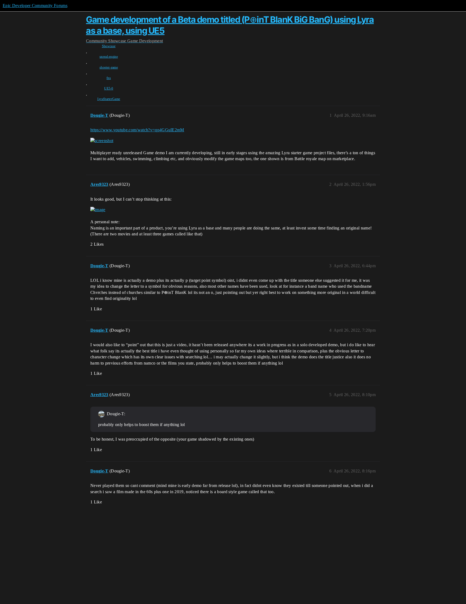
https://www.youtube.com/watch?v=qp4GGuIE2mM (137, 130)
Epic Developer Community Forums (35, 5)
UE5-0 (108, 88)
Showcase (109, 46)
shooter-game (109, 67)
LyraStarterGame (108, 99)
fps (109, 78)
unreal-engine (109, 57)
